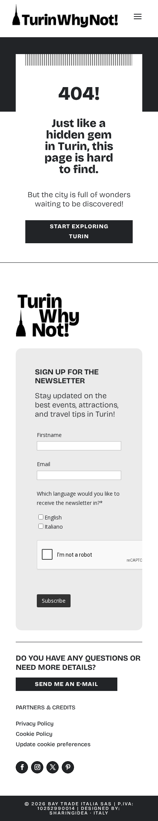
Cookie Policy (34, 733)
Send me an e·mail (66, 684)
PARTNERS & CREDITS (46, 707)
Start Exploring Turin (79, 231)
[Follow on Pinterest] (68, 767)
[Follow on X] (52, 767)
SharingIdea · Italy (79, 813)
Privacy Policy (35, 723)
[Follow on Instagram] (37, 767)
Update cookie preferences (53, 744)
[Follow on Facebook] (22, 767)
